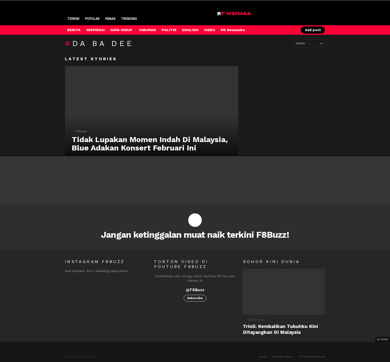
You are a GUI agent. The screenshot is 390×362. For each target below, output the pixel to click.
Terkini (73, 19)
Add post (313, 30)
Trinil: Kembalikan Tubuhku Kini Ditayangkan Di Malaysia (280, 329)
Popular (92, 19)
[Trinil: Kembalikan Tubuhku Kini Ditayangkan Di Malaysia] (284, 292)
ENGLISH (190, 30)
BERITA (74, 30)
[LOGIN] (291, 30)
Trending (129, 19)
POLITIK (169, 30)
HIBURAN (147, 30)
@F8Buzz (195, 289)
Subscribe (195, 298)
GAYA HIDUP (121, 30)
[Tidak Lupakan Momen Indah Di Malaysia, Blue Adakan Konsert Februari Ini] (151, 111)
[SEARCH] (283, 30)
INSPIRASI (95, 30)
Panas (110, 19)
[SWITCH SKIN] (276, 30)
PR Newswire (233, 30)
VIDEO (209, 30)
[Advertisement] (195, 352)
